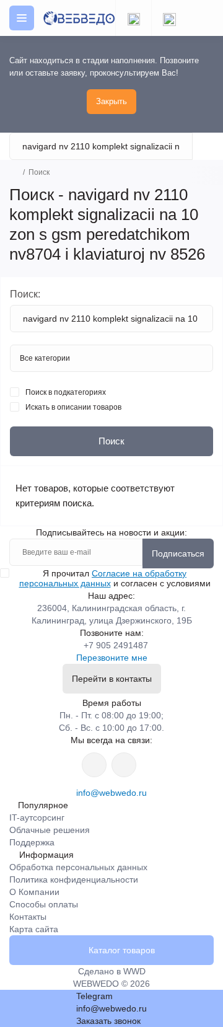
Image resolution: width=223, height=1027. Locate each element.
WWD (134, 971)
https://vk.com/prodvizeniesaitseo (124, 764)
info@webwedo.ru (111, 793)
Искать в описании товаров (73, 407)
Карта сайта (33, 929)
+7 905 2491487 (116, 645)
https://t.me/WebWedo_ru (94, 764)
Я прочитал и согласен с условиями (115, 578)
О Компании (34, 892)
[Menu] (21, 18)
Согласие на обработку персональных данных (103, 578)
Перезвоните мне (111, 658)
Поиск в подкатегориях (65, 392)
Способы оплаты (43, 904)
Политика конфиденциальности (73, 879)
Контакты (27, 917)
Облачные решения (49, 830)
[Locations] (133, 18)
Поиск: (25, 294)
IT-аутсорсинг (36, 817)
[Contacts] (169, 18)
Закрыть (111, 101)
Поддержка (32, 842)
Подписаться (178, 553)
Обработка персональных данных (78, 867)
